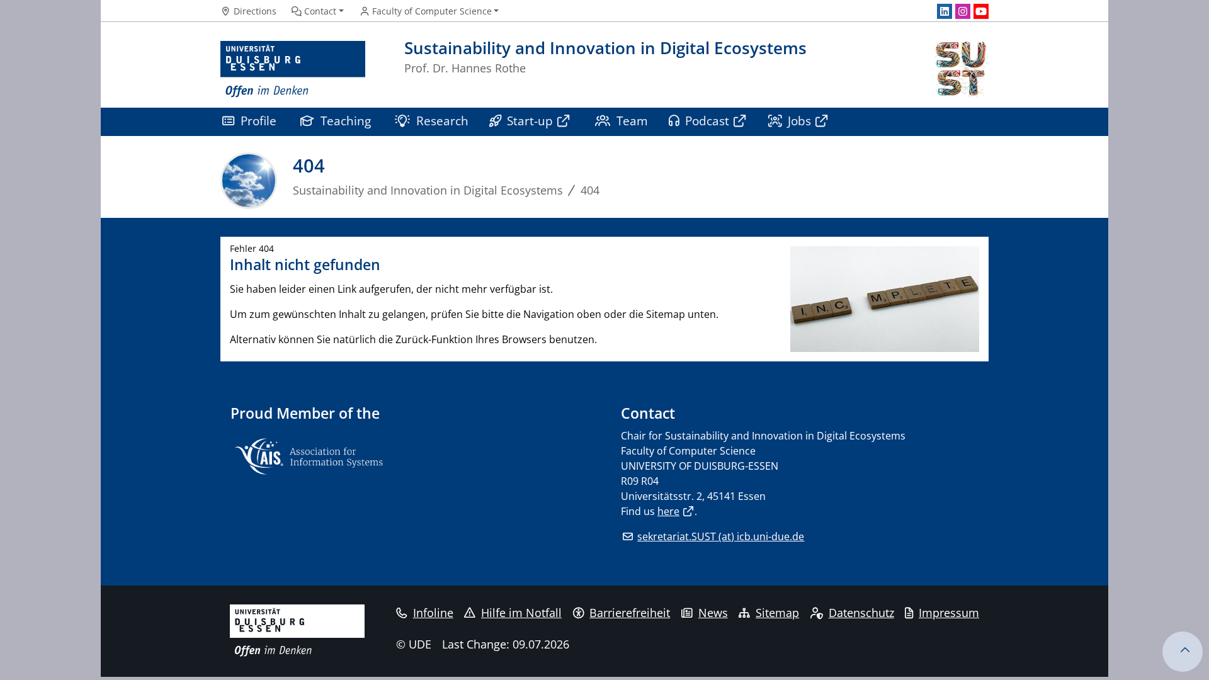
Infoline (433, 612)
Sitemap (777, 612)
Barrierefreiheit (629, 612)
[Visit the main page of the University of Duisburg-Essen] (292, 69)
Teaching (346, 120)
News (713, 612)
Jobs (799, 120)
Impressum (949, 612)
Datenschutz (861, 612)
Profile (258, 120)
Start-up (530, 120)
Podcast (707, 120)
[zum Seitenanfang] (1182, 652)
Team (632, 120)
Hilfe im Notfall (521, 612)
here (668, 511)
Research (442, 120)
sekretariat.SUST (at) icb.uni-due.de (720, 536)
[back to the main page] (960, 69)
